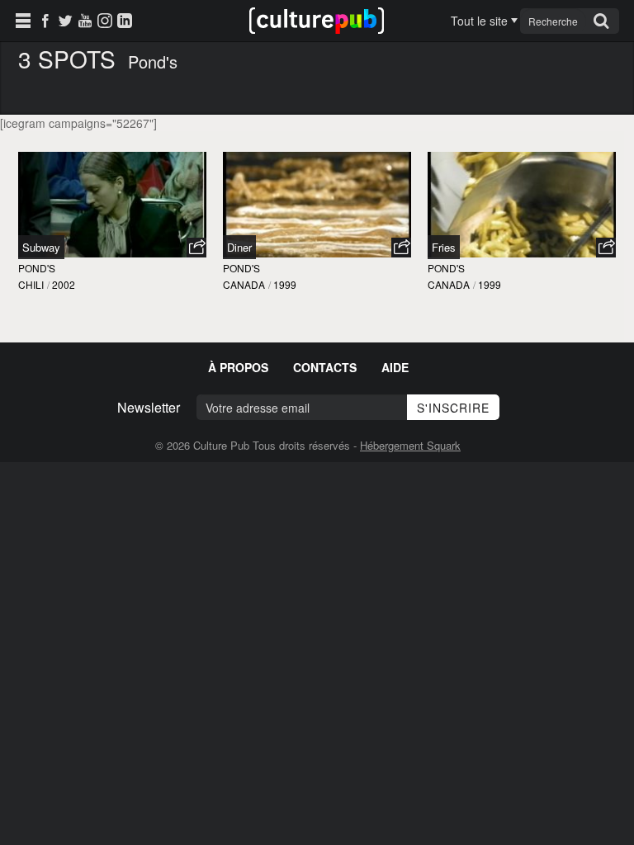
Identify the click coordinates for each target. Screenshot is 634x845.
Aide (395, 367)
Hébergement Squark (410, 445)
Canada (244, 284)
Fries (444, 247)
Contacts (325, 367)
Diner (239, 247)
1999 (284, 284)
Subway (41, 247)
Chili (31, 284)
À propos (238, 367)
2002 (63, 284)
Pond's (36, 268)
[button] (196, 247)
